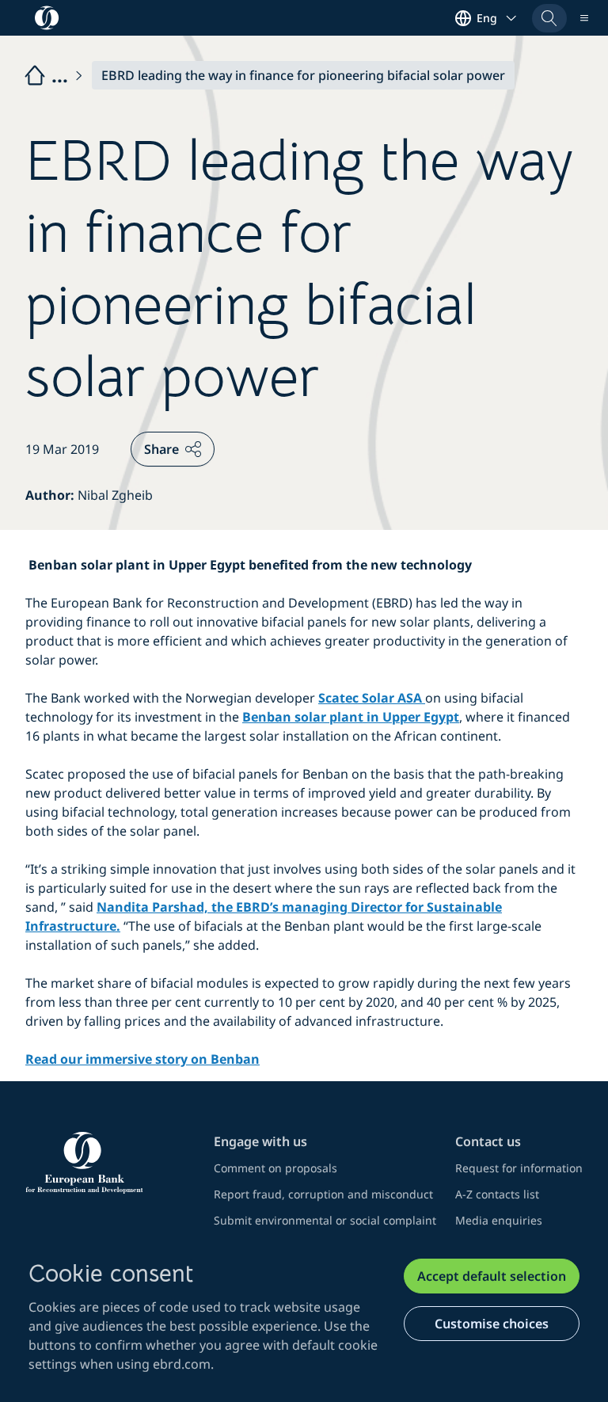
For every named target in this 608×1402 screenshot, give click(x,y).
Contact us (488, 1141)
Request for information (519, 1167)
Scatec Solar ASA (371, 698)
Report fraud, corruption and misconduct (323, 1194)
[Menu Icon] (584, 18)
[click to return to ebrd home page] (110, 1163)
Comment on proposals (275, 1167)
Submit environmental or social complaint (325, 1220)
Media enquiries (498, 1220)
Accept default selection (491, 1276)
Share (161, 449)
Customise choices (492, 1323)
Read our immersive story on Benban (142, 1059)
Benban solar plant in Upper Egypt (350, 717)
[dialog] (304, 1316)
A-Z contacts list (497, 1194)
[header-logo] (47, 18)
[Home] (54, 75)
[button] (549, 18)
